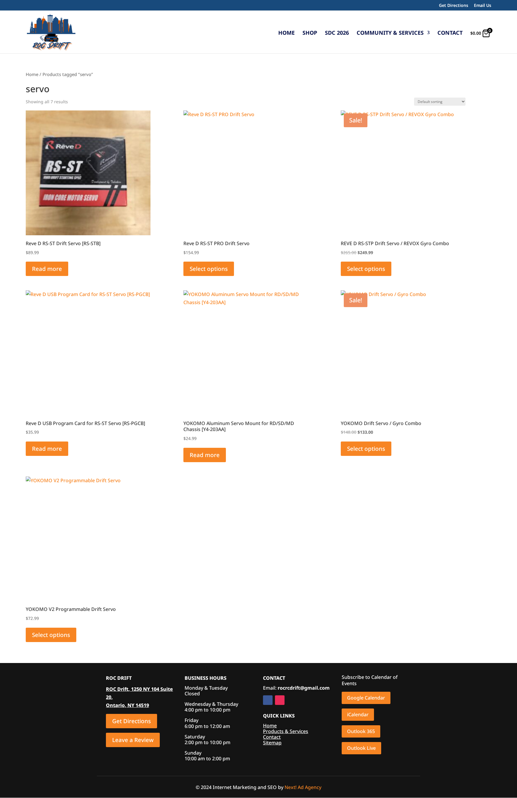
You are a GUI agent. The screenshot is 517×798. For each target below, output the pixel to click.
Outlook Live (361, 748)
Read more (47, 269)
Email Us (482, 5)
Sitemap (272, 742)
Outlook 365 (361, 731)
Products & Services (285, 731)
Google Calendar (366, 697)
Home (286, 33)
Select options (209, 269)
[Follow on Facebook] (268, 700)
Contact (450, 33)
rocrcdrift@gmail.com (304, 688)
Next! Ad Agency (303, 787)
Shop (309, 33)
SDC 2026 (337, 33)
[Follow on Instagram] (280, 700)
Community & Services (390, 33)
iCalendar (358, 714)
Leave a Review (132, 740)
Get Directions (453, 5)
